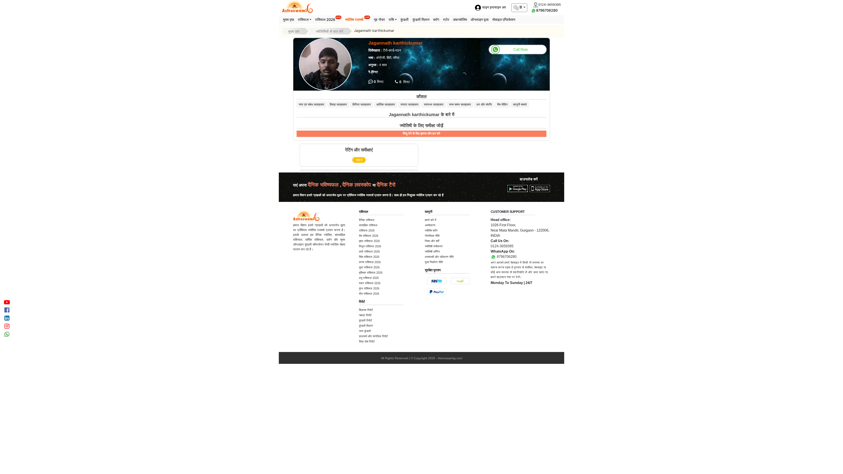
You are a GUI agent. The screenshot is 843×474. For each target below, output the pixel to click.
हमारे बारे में (430, 220)
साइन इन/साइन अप (493, 7)
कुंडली (404, 19)
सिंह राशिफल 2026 (369, 257)
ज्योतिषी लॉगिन (432, 251)
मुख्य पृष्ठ (288, 19)
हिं (521, 7)
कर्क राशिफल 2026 (369, 251)
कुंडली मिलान (421, 19)
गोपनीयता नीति (432, 235)
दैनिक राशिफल (366, 220)
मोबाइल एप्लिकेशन (503, 19)
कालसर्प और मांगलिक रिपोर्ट (373, 336)
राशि (391, 19)
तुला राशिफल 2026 (369, 267)
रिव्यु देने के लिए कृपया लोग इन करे (421, 133)
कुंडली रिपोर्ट (365, 320)
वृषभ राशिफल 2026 (369, 241)
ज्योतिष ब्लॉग (431, 230)
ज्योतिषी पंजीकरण (434, 246)
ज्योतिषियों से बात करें (329, 31)
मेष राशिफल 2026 (368, 235)
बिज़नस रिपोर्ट (366, 310)
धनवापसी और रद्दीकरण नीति (439, 257)
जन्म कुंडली (365, 331)
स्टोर (446, 19)
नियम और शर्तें (432, 241)
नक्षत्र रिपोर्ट (365, 315)
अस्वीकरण (430, 225)
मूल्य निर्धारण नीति (434, 262)
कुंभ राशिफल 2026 (369, 288)
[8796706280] (533, 10)
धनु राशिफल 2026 (369, 278)
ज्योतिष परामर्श (357, 19)
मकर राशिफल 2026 (369, 283)
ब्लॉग (436, 19)
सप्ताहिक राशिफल (368, 225)
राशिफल (303, 19)
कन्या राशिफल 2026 (370, 262)
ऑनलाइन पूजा (480, 19)
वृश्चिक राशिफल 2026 (370, 272)
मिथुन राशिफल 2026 (370, 246)
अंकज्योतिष (460, 19)
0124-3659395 (502, 246)
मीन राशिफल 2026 (369, 293)
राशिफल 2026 (328, 19)
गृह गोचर (379, 19)
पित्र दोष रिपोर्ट (367, 341)
